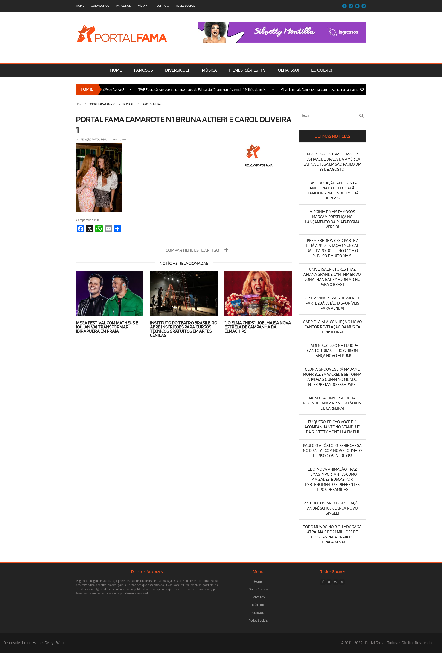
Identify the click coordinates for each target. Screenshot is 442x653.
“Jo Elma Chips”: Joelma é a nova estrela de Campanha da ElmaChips (257, 327)
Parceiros (123, 5)
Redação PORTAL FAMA (94, 139)
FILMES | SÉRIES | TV (247, 70)
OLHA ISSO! (288, 70)
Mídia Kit (144, 5)
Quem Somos (100, 5)
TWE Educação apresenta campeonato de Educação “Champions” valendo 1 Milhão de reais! (189, 90)
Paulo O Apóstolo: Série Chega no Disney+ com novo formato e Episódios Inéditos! (332, 450)
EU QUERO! (321, 70)
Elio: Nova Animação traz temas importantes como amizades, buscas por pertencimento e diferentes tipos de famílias (332, 479)
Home (80, 5)
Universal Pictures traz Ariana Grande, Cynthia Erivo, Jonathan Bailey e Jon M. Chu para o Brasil (332, 277)
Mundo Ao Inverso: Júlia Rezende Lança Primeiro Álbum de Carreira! (332, 403)
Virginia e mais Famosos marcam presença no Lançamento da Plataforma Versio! (324, 90)
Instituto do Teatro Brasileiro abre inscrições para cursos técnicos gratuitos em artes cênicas (183, 329)
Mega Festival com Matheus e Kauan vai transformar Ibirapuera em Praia (107, 327)
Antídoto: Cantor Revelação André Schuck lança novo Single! (332, 508)
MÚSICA (209, 70)
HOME (116, 70)
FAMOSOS (143, 70)
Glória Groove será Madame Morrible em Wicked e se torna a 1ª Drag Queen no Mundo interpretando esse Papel (332, 377)
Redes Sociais (185, 5)
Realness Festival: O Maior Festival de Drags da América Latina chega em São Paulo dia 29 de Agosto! (332, 162)
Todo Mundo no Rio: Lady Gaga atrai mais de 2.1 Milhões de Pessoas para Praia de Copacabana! (332, 534)
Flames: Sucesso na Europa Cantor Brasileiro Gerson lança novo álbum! (332, 350)
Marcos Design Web (48, 643)
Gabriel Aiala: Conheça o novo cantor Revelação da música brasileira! (332, 327)
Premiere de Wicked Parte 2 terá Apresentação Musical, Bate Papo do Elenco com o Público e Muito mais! (332, 248)
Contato (163, 5)
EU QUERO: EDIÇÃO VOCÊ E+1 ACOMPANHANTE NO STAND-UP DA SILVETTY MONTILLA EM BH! (332, 427)
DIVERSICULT (177, 70)
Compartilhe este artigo (193, 250)
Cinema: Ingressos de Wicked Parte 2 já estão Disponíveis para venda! (332, 303)
